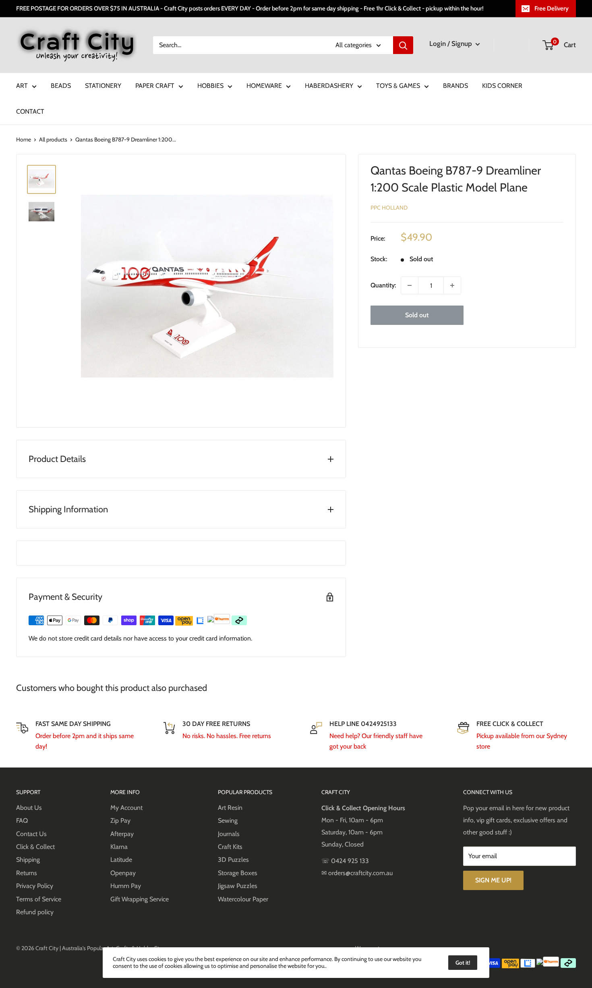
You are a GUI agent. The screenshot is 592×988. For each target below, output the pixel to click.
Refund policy (35, 912)
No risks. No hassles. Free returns (226, 736)
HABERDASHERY (329, 85)
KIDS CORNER (502, 85)
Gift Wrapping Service (139, 899)
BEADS (61, 85)
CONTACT (30, 111)
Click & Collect (35, 847)
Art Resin (230, 807)
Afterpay (122, 834)
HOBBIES (210, 85)
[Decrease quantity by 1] (409, 285)
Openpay (123, 873)
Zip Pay (120, 820)
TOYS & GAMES (398, 85)
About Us (29, 807)
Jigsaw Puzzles (237, 886)
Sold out (416, 315)
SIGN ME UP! (493, 880)
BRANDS (455, 85)
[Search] (403, 45)
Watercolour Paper (243, 899)
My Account (126, 807)
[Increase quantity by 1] (452, 285)
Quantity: (383, 285)
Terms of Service (38, 899)
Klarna (119, 847)
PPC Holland (389, 207)
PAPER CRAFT (154, 85)
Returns (26, 873)
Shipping (28, 859)
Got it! (462, 962)
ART (22, 85)
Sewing (228, 820)
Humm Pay (125, 886)
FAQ (22, 820)
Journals (229, 834)
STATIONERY (103, 85)
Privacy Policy (34, 886)
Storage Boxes (237, 873)
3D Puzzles (233, 859)
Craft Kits (230, 847)
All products (53, 139)
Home (23, 139)
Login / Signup (451, 44)
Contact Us (31, 834)
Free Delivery (551, 8)
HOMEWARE (264, 85)
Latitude (121, 859)
